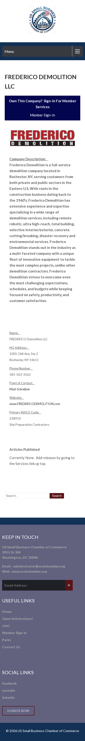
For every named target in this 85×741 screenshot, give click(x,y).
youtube (8, 690)
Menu (9, 51)
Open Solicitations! (17, 619)
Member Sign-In (42, 115)
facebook (9, 683)
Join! (6, 626)
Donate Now (18, 711)
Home (7, 611)
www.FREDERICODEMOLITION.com (34, 404)
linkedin (8, 697)
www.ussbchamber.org (29, 571)
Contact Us (11, 647)
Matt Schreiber (19, 389)
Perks (6, 640)
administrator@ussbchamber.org (39, 566)
